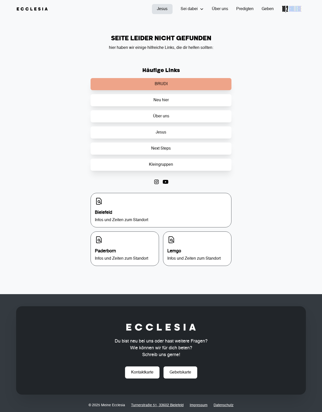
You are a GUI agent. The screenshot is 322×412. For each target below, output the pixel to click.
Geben (268, 9)
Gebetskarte (180, 372)
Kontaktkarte (142, 372)
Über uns (220, 9)
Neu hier (161, 100)
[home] (32, 9)
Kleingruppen (161, 165)
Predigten (245, 9)
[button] (192, 9)
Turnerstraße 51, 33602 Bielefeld (157, 405)
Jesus (162, 9)
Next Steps (161, 149)
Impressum (199, 405)
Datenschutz (223, 405)
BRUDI (161, 84)
